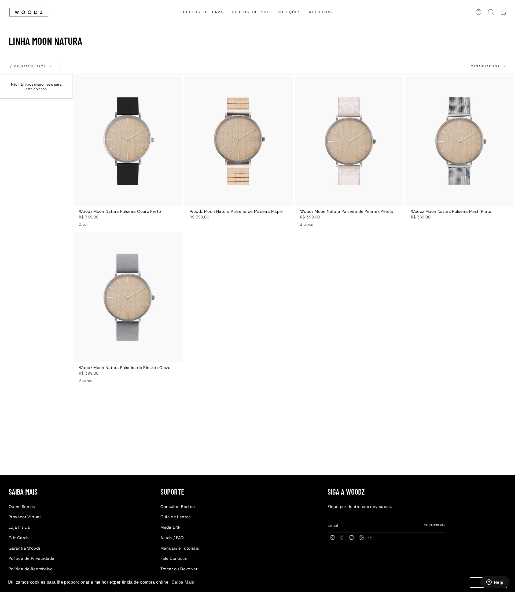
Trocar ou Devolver (178, 569)
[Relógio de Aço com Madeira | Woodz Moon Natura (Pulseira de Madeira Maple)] (238, 141)
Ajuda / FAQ (172, 537)
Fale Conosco (173, 558)
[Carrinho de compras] (503, 12)
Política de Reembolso (31, 569)
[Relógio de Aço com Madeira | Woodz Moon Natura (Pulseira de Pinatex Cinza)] (127, 297)
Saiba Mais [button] (183, 582)
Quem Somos (22, 506)
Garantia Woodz (25, 548)
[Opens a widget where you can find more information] (495, 582)
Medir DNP (170, 527)
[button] (289, 12)
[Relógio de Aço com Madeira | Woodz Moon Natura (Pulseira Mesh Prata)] (460, 141)
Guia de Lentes (175, 517)
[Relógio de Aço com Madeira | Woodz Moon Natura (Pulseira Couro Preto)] (127, 141)
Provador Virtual (25, 517)
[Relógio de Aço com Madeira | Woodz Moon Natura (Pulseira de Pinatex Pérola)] (349, 141)
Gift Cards (19, 537)
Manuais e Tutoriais (179, 548)
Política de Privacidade (31, 558)
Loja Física (19, 527)
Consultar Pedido (177, 506)
